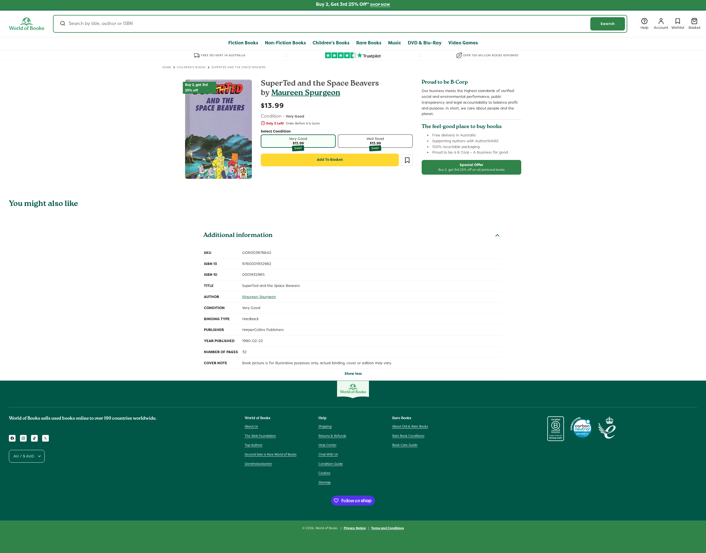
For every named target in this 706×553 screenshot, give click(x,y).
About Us (251, 426)
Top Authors (253, 445)
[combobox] (340, 24)
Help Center (327, 445)
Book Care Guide (404, 445)
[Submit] (62, 24)
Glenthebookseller (258, 463)
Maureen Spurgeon (305, 93)
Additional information (237, 236)
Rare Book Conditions (408, 435)
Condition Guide (330, 463)
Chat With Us (328, 454)
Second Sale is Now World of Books (271, 454)
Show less (353, 373)
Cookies (324, 473)
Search (608, 24)
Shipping (325, 426)
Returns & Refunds (332, 435)
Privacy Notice (355, 527)
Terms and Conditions (387, 527)
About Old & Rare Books (410, 426)
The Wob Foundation (260, 435)
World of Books (326, 528)
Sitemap (324, 482)
